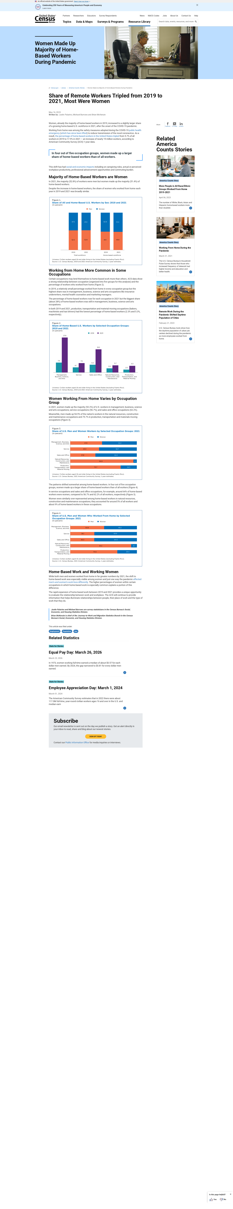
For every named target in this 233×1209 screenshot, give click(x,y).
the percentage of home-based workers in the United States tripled (87, 136)
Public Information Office (77, 742)
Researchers (78, 16)
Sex (75, 631)
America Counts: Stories (77, 88)
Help (196, 16)
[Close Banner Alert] (197, 7)
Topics (67, 21)
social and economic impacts (80, 167)
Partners (66, 16)
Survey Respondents (108, 16)
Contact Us (186, 16)
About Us (174, 16)
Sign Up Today (95, 736)
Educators (91, 16)
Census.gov (55, 88)
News (142, 16)
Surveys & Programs (110, 21)
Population (67, 631)
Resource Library (139, 21)
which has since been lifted (74, 133)
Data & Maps (84, 21)
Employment (54, 631)
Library (63, 88)
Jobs (165, 16)
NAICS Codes (153, 16)
